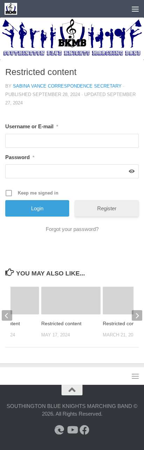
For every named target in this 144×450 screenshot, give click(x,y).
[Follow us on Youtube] (72, 430)
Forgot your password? (72, 229)
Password (19, 157)
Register (106, 208)
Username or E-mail (31, 126)
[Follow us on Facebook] (84, 430)
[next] (137, 315)
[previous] (7, 315)
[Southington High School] (59, 430)
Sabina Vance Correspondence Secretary (67, 86)
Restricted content (61, 323)
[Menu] (135, 9)
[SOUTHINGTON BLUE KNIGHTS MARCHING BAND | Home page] (13, 9)
